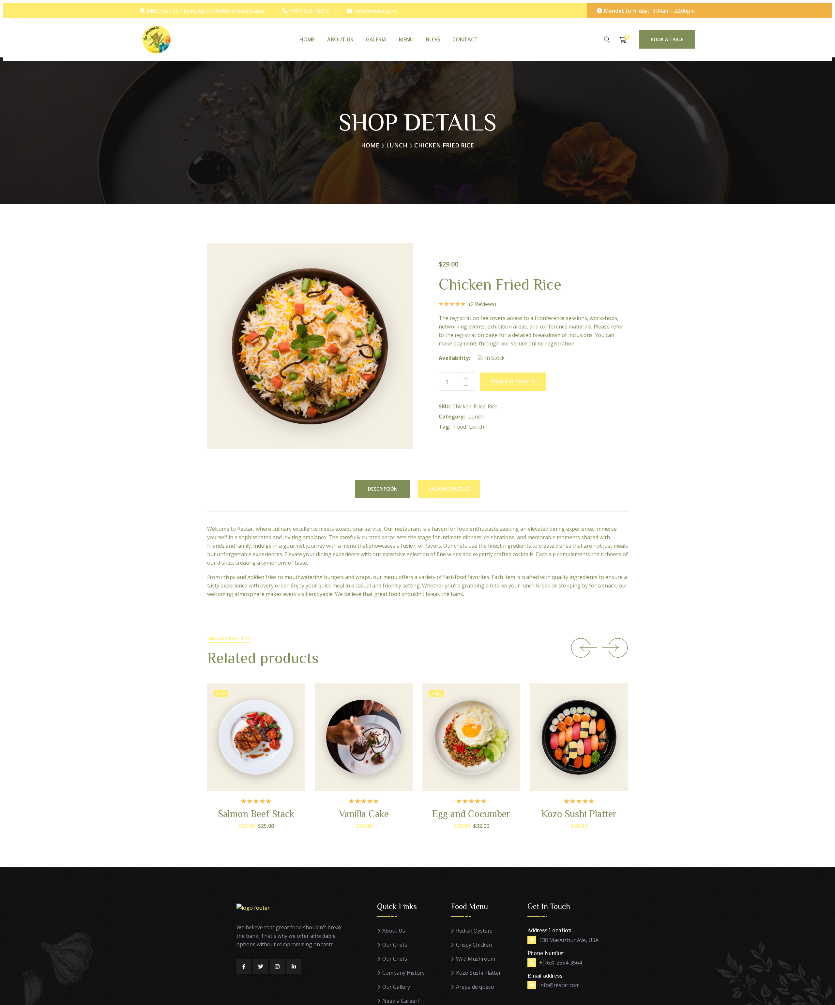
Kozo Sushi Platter (579, 813)
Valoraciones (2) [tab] (449, 489)
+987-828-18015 (309, 10)
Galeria (376, 39)
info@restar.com (376, 10)
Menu (406, 39)
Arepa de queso (475, 986)
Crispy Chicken (474, 944)
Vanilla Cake (364, 813)
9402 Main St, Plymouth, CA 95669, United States (205, 10)
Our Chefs (394, 944)
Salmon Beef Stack (256, 813)
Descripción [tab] (383, 489)
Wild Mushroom (475, 958)
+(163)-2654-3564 (560, 962)
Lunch (396, 145)
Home (307, 39)
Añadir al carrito (513, 381)
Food (460, 426)
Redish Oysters (474, 930)
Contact (465, 39)
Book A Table (667, 39)
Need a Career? (401, 1000)
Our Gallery (396, 986)
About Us (340, 39)
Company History (403, 972)
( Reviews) (482, 304)
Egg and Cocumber (471, 813)
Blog (433, 39)
